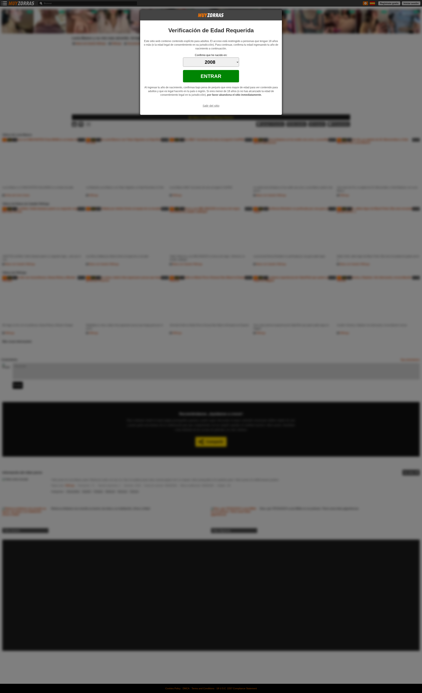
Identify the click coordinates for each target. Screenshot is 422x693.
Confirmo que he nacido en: (211, 55)
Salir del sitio (211, 105)
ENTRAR (211, 76)
